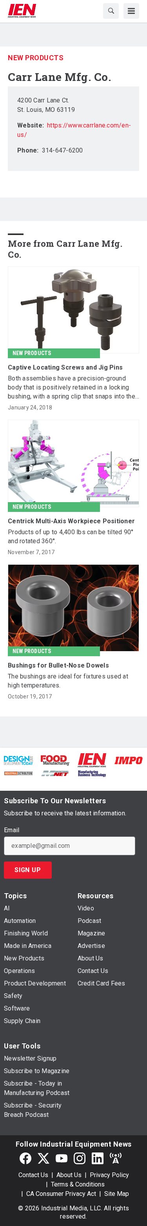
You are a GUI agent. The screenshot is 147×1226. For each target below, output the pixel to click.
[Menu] (131, 11)
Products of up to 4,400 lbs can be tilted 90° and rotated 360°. (70, 536)
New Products (36, 58)
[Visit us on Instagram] (79, 1158)
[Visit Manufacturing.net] (55, 773)
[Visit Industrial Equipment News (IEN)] (92, 759)
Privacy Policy (109, 1175)
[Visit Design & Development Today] (18, 760)
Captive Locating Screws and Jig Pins (65, 367)
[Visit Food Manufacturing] (55, 760)
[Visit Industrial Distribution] (18, 773)
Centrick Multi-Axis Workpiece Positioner (71, 521)
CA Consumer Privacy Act (61, 1193)
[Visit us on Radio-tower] (116, 1158)
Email (11, 830)
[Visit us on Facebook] (25, 1158)
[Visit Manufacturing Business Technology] (92, 773)
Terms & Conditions (78, 1184)
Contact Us (33, 1175)
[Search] (111, 11)
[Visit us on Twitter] (43, 1158)
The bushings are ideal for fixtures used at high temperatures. (68, 681)
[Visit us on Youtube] (61, 1158)
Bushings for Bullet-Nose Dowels (58, 665)
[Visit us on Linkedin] (97, 1158)
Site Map (116, 1193)
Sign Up (28, 870)
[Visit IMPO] (128, 760)
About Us (69, 1175)
